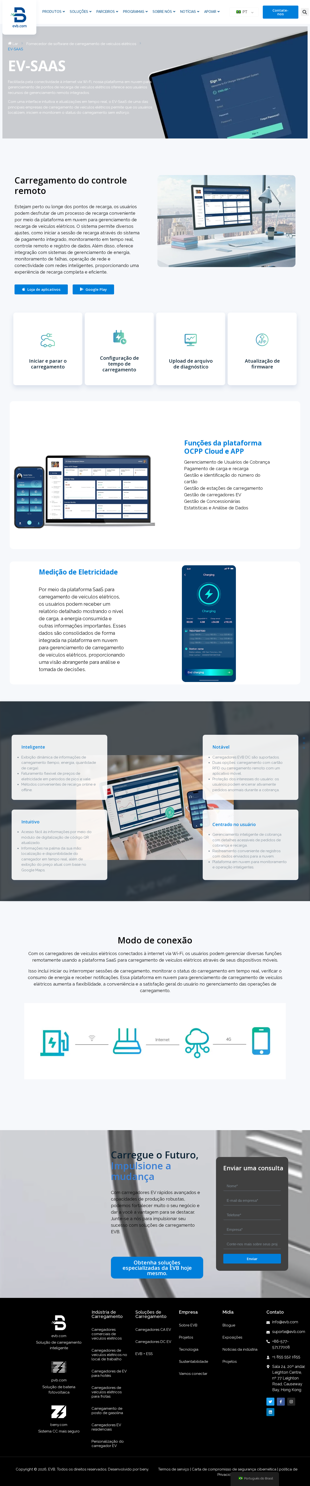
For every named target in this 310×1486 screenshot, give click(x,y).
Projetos (186, 1337)
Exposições (232, 1337)
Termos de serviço (174, 1469)
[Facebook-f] (281, 1402)
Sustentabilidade (193, 1361)
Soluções (79, 12)
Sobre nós (162, 12)
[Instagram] (291, 1402)
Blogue (229, 1325)
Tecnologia (188, 1349)
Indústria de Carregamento (107, 1314)
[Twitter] (270, 1402)
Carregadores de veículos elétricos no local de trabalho (109, 1354)
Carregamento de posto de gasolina (107, 1410)
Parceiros (105, 12)
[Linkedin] (270, 1412)
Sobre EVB (188, 1325)
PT (244, 12)
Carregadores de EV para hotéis (109, 1373)
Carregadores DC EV (153, 1342)
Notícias (188, 12)
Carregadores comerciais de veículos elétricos (107, 1333)
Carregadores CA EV (153, 1329)
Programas (133, 12)
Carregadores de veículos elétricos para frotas (107, 1392)
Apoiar (210, 12)
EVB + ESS (144, 1354)
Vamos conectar (193, 1373)
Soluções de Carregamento (150, 1314)
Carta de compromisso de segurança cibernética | (235, 1469)
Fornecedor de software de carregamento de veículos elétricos (81, 44)
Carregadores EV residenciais (106, 1427)
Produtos (52, 12)
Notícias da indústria (240, 1349)
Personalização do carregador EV (108, 1443)
